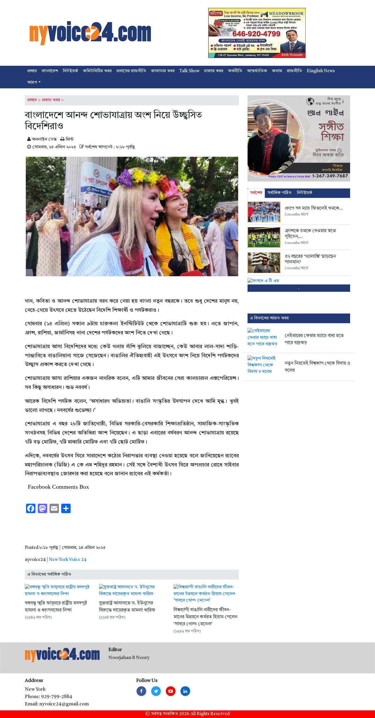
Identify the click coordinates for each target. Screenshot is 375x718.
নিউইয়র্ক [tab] (304, 193)
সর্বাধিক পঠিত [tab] (279, 193)
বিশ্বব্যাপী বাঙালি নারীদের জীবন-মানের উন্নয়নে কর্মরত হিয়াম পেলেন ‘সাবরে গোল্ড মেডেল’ (205, 617)
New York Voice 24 (67, 560)
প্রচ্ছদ (32, 100)
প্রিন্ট (69, 139)
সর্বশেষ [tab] (256, 193)
